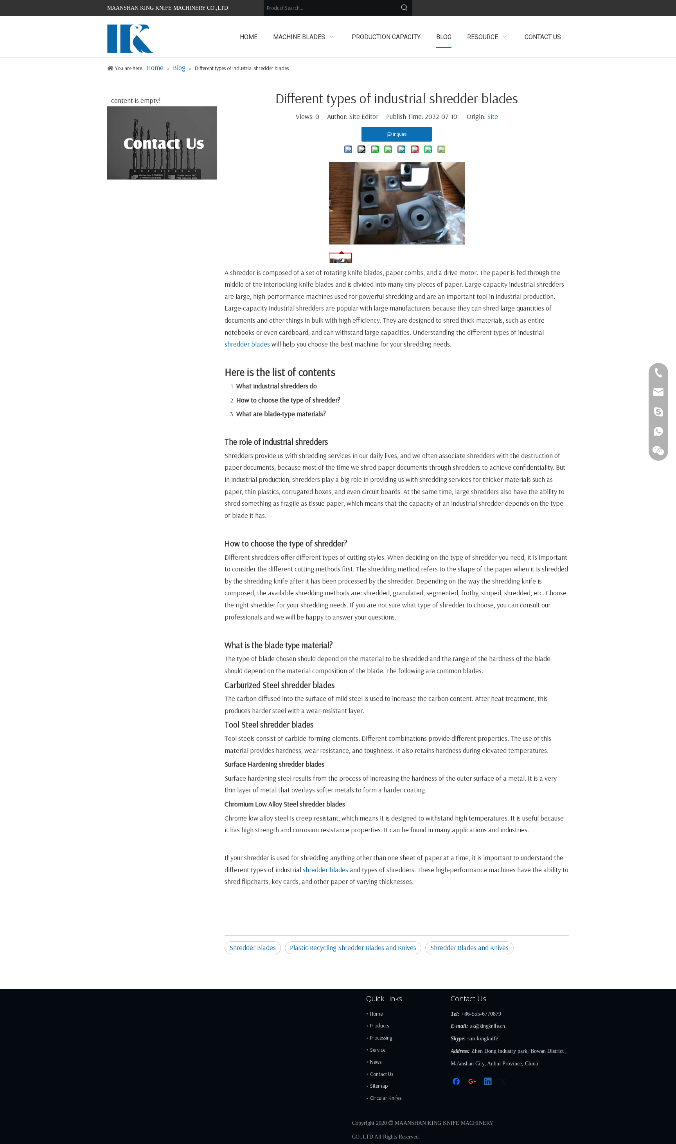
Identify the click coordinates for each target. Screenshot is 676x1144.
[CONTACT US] (162, 142)
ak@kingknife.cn (487, 1025)
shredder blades (247, 343)
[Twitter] (504, 1082)
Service (377, 1049)
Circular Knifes (385, 1097)
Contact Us (381, 1074)
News (375, 1061)
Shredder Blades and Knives (469, 947)
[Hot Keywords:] (404, 8)
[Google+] (472, 1082)
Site (492, 116)
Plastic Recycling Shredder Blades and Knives (353, 947)
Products (379, 1025)
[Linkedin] (488, 1082)
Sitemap (379, 1085)
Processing (381, 1037)
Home (376, 1013)
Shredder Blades (253, 947)
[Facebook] (457, 1082)
